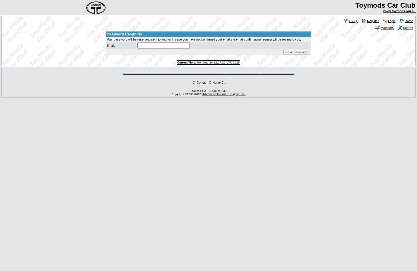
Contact (202, 82)
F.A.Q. (353, 21)
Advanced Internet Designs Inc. (224, 94)
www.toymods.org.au (399, 11)
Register (373, 21)
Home (409, 21)
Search (408, 27)
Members (387, 27)
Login (391, 21)
